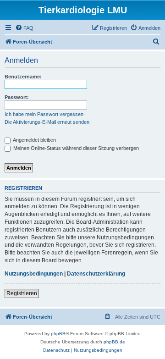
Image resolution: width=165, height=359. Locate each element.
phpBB (58, 333)
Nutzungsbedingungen (34, 274)
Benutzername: (23, 76)
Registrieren (21, 293)
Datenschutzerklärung (96, 274)
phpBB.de (114, 341)
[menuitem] (24, 27)
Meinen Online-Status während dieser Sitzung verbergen (75, 148)
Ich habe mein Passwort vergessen (44, 114)
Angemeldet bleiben (34, 140)
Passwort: (17, 97)
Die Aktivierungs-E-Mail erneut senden (47, 122)
